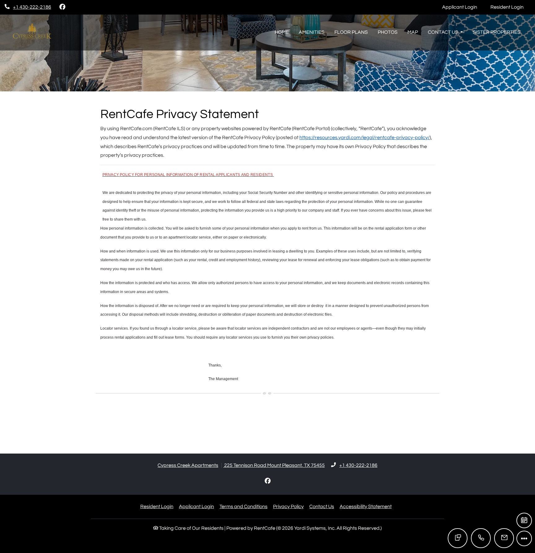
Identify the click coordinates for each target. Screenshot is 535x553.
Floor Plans (351, 32)
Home (282, 32)
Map (412, 32)
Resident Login (510, 7)
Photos (388, 32)
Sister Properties (496, 32)
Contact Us (321, 506)
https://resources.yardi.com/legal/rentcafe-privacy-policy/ (364, 137)
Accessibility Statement (366, 506)
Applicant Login (463, 7)
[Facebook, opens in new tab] (62, 7)
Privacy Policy (288, 506)
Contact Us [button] (443, 32)
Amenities (311, 32)
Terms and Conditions (244, 506)
